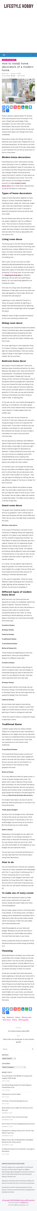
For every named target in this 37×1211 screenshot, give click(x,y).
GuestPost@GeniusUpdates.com (18, 1205)
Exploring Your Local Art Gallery (11, 1094)
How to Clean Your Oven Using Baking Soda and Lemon (18, 1124)
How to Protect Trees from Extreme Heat (15, 1117)
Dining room (27, 1017)
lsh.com (6, 73)
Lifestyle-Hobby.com (14, 1202)
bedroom (11, 1017)
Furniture (7, 1020)
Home (15, 1020)
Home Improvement (9, 60)
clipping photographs (12, 275)
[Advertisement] (18, 31)
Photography (24, 1020)
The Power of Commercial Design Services (15, 1101)
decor (18, 1017)
